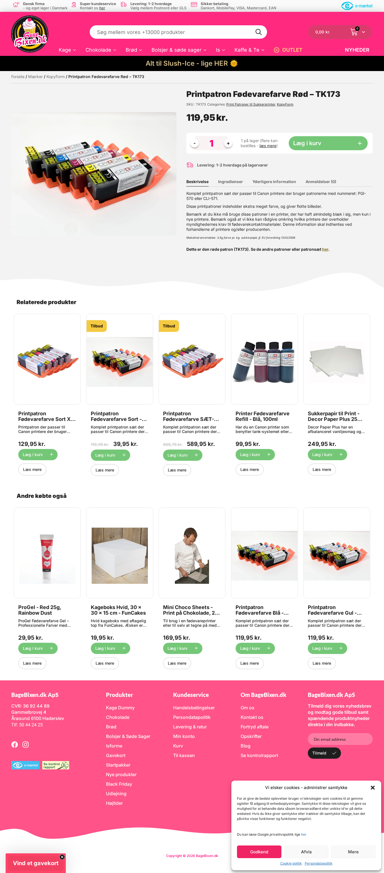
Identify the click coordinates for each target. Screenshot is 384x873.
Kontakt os (252, 717)
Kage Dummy (120, 707)
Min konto (184, 736)
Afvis (306, 851)
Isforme (114, 746)
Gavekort (115, 755)
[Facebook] (14, 744)
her (303, 834)
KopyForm (55, 76)
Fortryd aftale (254, 727)
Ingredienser (230, 181)
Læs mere (32, 469)
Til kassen (184, 755)
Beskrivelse (197, 181)
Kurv (178, 746)
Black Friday (119, 784)
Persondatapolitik (319, 863)
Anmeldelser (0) (321, 181)
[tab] (201, 181)
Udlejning (116, 793)
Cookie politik (291, 863)
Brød (131, 50)
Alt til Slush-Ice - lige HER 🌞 (192, 63)
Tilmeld (319, 753)
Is (218, 50)
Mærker (35, 76)
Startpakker (118, 765)
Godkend (259, 851)
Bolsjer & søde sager (177, 50)
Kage (65, 50)
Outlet (292, 50)
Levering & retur (190, 727)
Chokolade (98, 50)
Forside (17, 76)
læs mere (267, 145)
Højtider (114, 803)
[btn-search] (258, 32)
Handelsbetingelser (194, 707)
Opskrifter (251, 736)
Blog (245, 746)
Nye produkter (121, 774)
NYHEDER (357, 50)
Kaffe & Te (246, 50)
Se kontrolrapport (259, 755)
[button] (373, 787)
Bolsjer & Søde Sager (128, 736)
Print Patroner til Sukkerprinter (250, 104)
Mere (353, 851)
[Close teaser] (62, 857)
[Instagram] (25, 744)
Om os (247, 707)
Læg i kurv (307, 143)
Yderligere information (274, 181)
